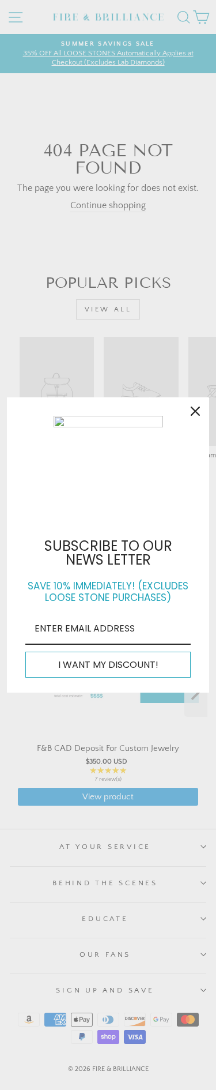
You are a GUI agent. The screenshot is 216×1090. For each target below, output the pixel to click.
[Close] (195, 411)
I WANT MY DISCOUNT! (108, 664)
